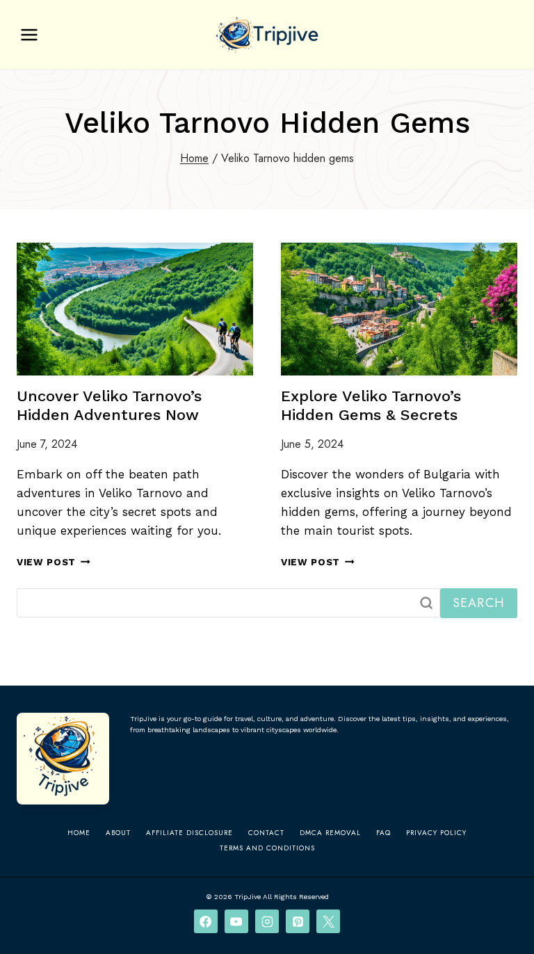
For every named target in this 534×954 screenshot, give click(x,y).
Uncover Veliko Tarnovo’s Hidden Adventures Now (109, 405)
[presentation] (135, 309)
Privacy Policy (436, 832)
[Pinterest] (297, 921)
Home (78, 832)
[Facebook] (206, 921)
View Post (53, 561)
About (118, 832)
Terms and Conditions (267, 848)
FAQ (383, 832)
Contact (266, 832)
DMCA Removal (330, 832)
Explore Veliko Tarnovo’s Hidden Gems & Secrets (371, 405)
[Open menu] (29, 34)
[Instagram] (267, 921)
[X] (328, 921)
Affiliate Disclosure (189, 832)
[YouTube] (236, 921)
